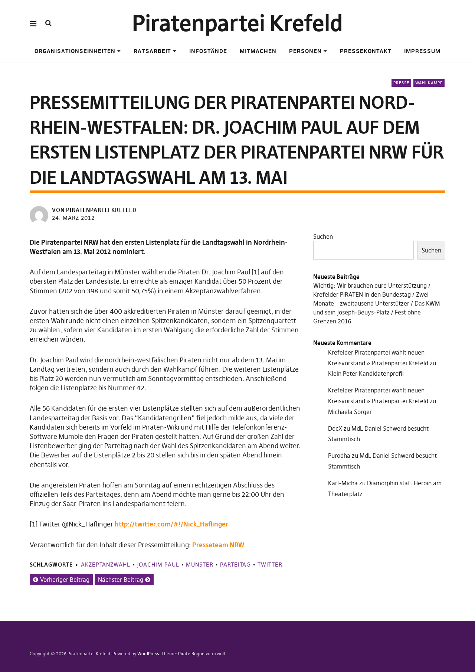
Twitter (270, 564)
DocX (335, 428)
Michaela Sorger (350, 411)
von (94, 209)
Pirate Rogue (191, 653)
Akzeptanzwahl (105, 564)
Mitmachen (258, 51)
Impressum (422, 51)
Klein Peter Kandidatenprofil (366, 373)
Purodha (339, 455)
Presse (401, 82)
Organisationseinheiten (75, 51)
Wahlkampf (429, 82)
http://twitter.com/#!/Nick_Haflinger (171, 524)
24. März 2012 (73, 217)
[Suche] (48, 23)
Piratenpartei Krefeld (237, 23)
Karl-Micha (343, 483)
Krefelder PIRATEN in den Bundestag (362, 294)
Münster (199, 564)
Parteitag (235, 564)
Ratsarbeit (152, 51)
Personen (305, 51)
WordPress (148, 653)
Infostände (208, 51)
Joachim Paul (158, 564)
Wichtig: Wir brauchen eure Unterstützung (370, 285)
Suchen (323, 236)
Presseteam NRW (218, 545)
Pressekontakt (366, 51)
